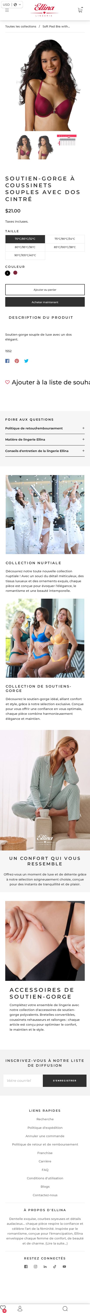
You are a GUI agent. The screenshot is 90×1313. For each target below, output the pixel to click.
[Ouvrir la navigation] (10, 10)
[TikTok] (54, 1267)
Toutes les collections (20, 26)
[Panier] (80, 10)
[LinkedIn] (45, 1267)
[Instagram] (35, 1267)
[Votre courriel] (23, 1081)
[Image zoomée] (45, 85)
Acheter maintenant (45, 302)
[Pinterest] (17, 361)
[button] (15, 85)
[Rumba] (15, 272)
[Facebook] (7, 361)
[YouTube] (64, 1267)
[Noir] (7, 273)
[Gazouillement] (26, 361)
